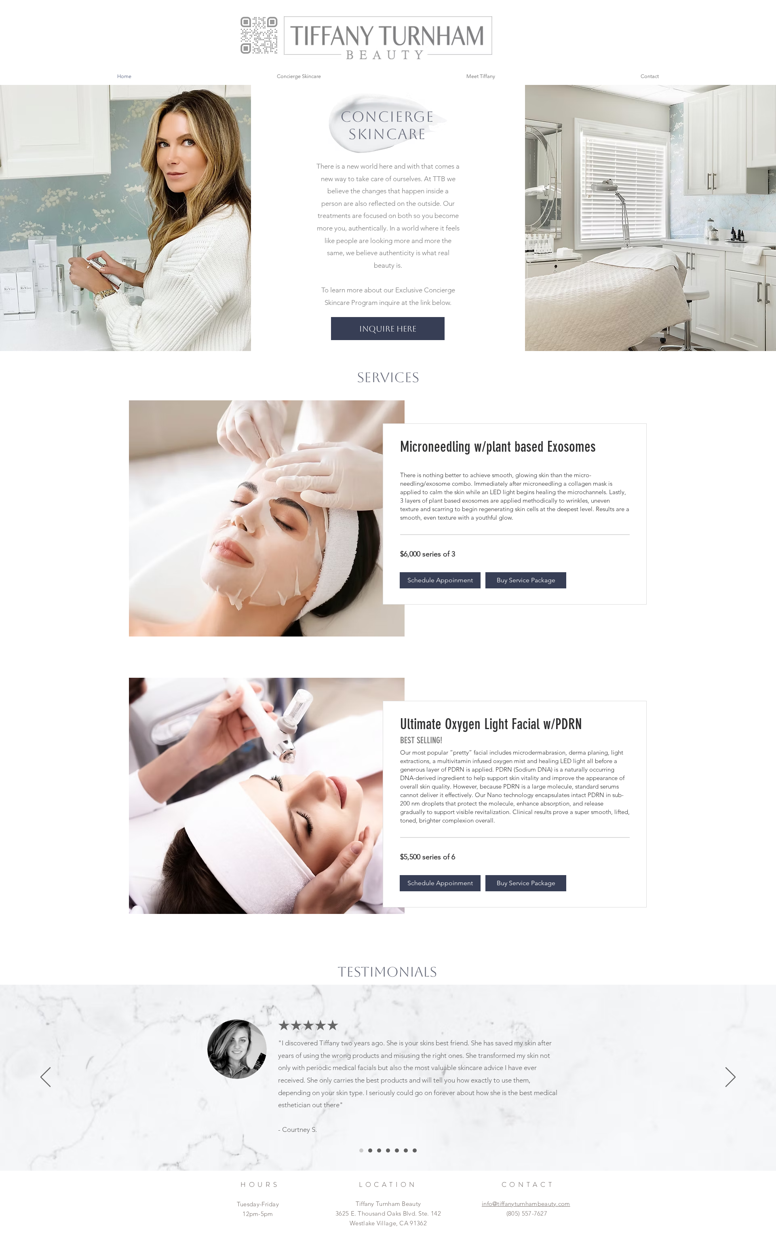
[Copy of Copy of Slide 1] (379, 1150)
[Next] (730, 1077)
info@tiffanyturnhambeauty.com (526, 1204)
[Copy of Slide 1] (370, 1150)
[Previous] (45, 1077)
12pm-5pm (257, 1214)
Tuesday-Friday (258, 1204)
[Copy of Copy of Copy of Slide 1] (388, 1150)
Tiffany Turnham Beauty (388, 1204)
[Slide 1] (361, 1150)
